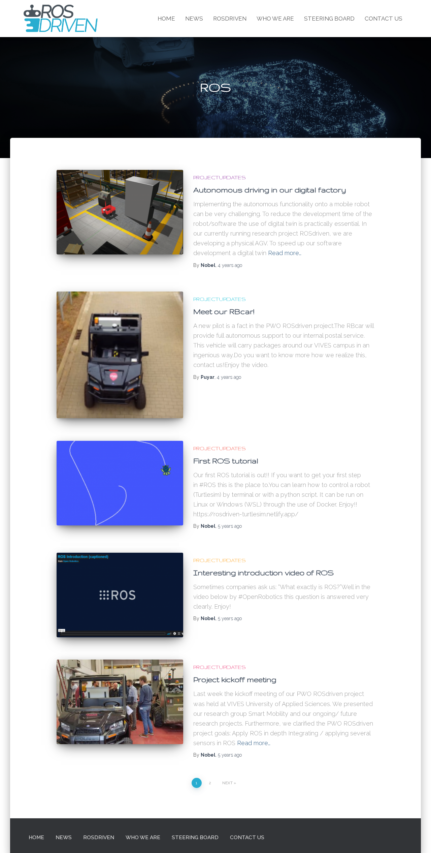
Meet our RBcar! (223, 311)
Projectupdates (219, 177)
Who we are (275, 18)
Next (227, 783)
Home (166, 18)
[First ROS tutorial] (120, 483)
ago (230, 265)
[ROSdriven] (61, 18)
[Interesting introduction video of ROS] (120, 595)
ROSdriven (229, 18)
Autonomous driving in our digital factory (269, 190)
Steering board (329, 18)
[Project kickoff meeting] (120, 702)
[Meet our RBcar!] (120, 355)
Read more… (284, 252)
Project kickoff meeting (234, 679)
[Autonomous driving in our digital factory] (120, 212)
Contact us (383, 18)
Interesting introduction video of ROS (263, 573)
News (194, 18)
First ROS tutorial (225, 461)
